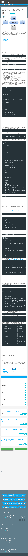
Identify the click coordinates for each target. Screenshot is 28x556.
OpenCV (19, 499)
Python (14, 394)
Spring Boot (16, 494)
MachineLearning (15, 503)
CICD (2, 494)
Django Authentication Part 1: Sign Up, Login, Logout (8, 535)
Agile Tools (7, 4)
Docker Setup (5, 40)
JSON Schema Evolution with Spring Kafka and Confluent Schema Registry (12, 440)
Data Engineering (14, 385)
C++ (14, 402)
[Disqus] (14, 461)
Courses (10, 4)
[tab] (5, 379)
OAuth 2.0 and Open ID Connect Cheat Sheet (8, 512)
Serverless (14, 397)
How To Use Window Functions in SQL (10, 411)
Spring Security (12, 494)
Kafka (25, 423)
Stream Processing (22, 444)
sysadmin (14, 499)
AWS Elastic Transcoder (5, 499)
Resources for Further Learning (7, 43)
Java (14, 392)
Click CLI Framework (5, 495)
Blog (4, 4)
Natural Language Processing (11, 495)
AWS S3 (22, 499)
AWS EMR (20, 495)
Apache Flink (22, 423)
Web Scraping (10, 503)
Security (14, 390)
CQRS (14, 387)
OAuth (22, 494)
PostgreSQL (14, 399)
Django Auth (21, 507)
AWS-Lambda (10, 499)
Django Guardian (12, 507)
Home (2, 4)
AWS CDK (25, 494)
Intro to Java (4, 503)
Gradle (6, 372)
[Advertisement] (14, 47)
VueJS (15, 507)
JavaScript (14, 404)
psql (24, 499)
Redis (8, 494)
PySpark (21, 433)
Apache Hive (23, 495)
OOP (24, 503)
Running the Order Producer (6, 41)
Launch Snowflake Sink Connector (7, 42)
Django (24, 507)
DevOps (4, 372)
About (13, 4)
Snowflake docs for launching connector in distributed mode (16, 259)
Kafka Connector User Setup (6, 39)
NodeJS (22, 503)
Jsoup (7, 503)
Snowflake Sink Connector (9, 31)
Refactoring (5, 494)
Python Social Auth (7, 507)
